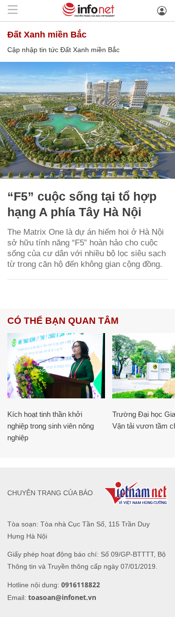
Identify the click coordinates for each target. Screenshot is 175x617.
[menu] (12, 10)
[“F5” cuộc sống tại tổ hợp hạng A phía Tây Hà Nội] (87, 120)
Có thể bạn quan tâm (63, 321)
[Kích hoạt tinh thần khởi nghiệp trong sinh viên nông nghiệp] (56, 365)
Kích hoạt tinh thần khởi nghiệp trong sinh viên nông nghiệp (50, 426)
